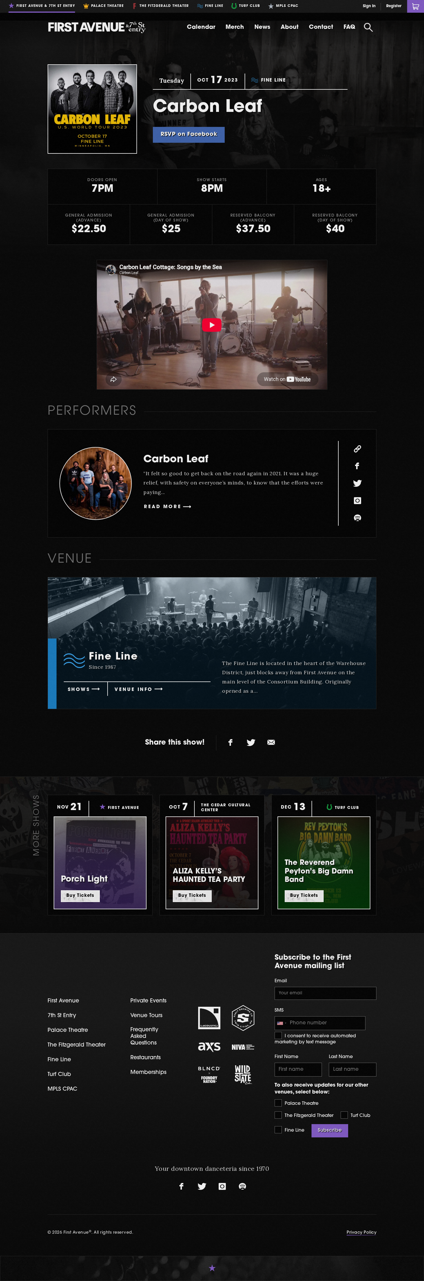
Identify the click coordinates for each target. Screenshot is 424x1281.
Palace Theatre (300, 1103)
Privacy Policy (361, 1233)
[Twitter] (357, 483)
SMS (279, 1010)
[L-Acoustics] (209, 1018)
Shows (79, 690)
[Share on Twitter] (251, 743)
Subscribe (330, 1130)
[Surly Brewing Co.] (243, 1018)
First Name (286, 1057)
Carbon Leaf (175, 460)
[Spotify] (357, 518)
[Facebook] (357, 466)
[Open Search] (368, 27)
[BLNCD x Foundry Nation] (209, 1074)
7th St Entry (62, 1016)
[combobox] (281, 1023)
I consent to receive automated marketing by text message (315, 1039)
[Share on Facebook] (231, 743)
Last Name (341, 1057)
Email (281, 981)
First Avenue (63, 1001)
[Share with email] (271, 743)
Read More (162, 507)
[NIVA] (243, 1047)
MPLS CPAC (62, 1089)
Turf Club (359, 1115)
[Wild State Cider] (243, 1075)
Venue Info (134, 690)
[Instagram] (357, 500)
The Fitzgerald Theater (308, 1115)
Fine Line (293, 1130)
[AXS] (209, 1047)
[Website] (357, 449)
